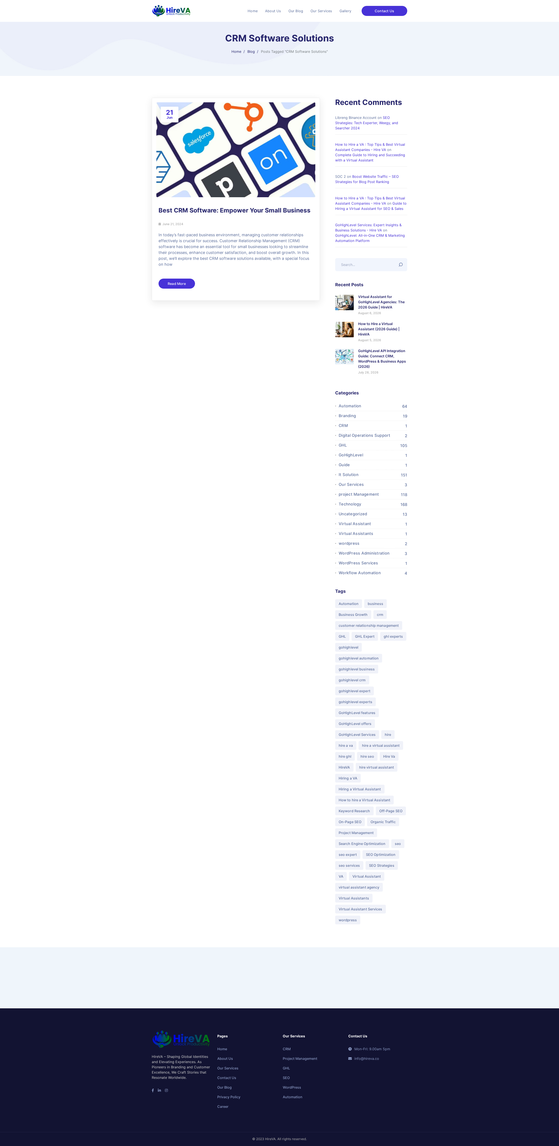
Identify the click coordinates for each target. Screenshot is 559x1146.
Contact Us (384, 11)
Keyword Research (354, 811)
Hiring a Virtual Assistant (360, 789)
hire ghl (345, 756)
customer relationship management (369, 625)
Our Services (351, 484)
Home (236, 51)
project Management (359, 494)
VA (341, 876)
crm (380, 614)
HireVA (344, 767)
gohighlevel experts (355, 702)
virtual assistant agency (359, 887)
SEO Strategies (381, 865)
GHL (343, 445)
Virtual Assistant (355, 523)
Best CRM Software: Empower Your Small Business (235, 210)
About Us (225, 1058)
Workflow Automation (360, 572)
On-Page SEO (350, 822)
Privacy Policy (228, 1097)
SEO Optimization (381, 854)
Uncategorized (353, 514)
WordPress (292, 1087)
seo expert (348, 854)
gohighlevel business (357, 669)
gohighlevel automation (359, 658)
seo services (349, 865)
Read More (177, 283)
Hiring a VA (348, 778)
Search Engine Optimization (362, 843)
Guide (344, 465)
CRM (343, 425)
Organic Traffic (383, 822)
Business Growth (353, 614)
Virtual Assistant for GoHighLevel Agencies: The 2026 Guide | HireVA (381, 302)
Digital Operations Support (364, 435)
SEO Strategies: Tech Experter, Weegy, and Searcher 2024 (366, 122)
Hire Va (389, 756)
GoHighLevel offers (355, 723)
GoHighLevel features (357, 713)
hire (388, 734)
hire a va (346, 745)
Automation (350, 406)
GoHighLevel (351, 455)
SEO (286, 1078)
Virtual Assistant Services (360, 909)
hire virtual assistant (376, 767)
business (375, 603)
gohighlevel (348, 647)
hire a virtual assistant (381, 745)
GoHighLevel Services (357, 734)
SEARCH (401, 263)
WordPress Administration (364, 553)
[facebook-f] (153, 1090)
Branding (347, 415)
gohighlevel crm (352, 680)
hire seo (367, 756)
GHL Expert (364, 636)
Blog (251, 51)
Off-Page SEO (390, 811)
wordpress (349, 543)
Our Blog (224, 1087)
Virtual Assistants (356, 533)
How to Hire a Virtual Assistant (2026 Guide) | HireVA (379, 329)
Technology (350, 504)
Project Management (356, 833)
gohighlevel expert (354, 691)
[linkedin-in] (159, 1090)
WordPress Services (358, 563)
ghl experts (393, 636)
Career (222, 1106)
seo (398, 843)
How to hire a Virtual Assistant (364, 800)
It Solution (349, 474)
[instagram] (166, 1090)
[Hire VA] (171, 10)
